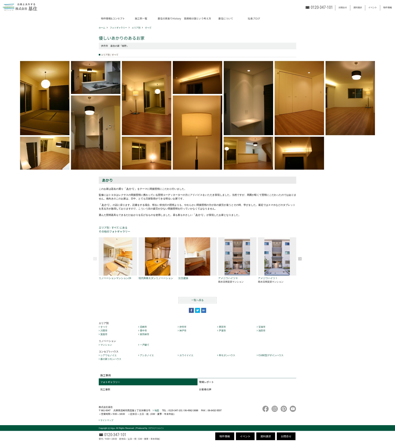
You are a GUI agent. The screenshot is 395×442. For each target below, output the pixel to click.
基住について (225, 18)
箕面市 (103, 334)
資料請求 (357, 7)
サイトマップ (106, 420)
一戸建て (144, 344)
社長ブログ (254, 18)
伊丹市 (182, 327)
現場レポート (206, 382)
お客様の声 (205, 389)
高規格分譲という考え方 (197, 18)
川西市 (103, 330)
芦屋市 (222, 330)
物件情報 (387, 7)
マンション (106, 344)
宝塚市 (261, 327)
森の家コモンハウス (110, 359)
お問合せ (342, 7)
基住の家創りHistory (169, 18)
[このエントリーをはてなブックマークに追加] (203, 310)
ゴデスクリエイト (156, 428)
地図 (156, 410)
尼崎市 (143, 327)
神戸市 (182, 330)
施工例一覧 (141, 18)
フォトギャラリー (110, 382)
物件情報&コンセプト (113, 18)
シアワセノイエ (108, 355)
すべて (103, 327)
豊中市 (143, 330)
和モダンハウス (227, 355)
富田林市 (144, 334)
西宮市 (222, 327)
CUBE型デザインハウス (270, 355)
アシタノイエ (147, 355)
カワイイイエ (186, 355)
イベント (372, 7)
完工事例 (105, 389)
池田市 (261, 330)
